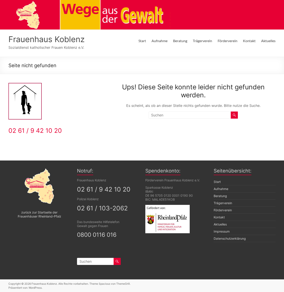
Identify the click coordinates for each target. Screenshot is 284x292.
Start (142, 41)
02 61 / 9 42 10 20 (35, 130)
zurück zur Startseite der (39, 212)
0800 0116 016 (96, 234)
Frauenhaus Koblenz (46, 39)
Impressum (222, 231)
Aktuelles (268, 41)
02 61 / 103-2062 (102, 208)
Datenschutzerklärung (230, 238)
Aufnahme (160, 41)
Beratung (180, 41)
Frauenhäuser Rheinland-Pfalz (39, 216)
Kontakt (249, 41)
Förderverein (227, 41)
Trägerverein (202, 41)
